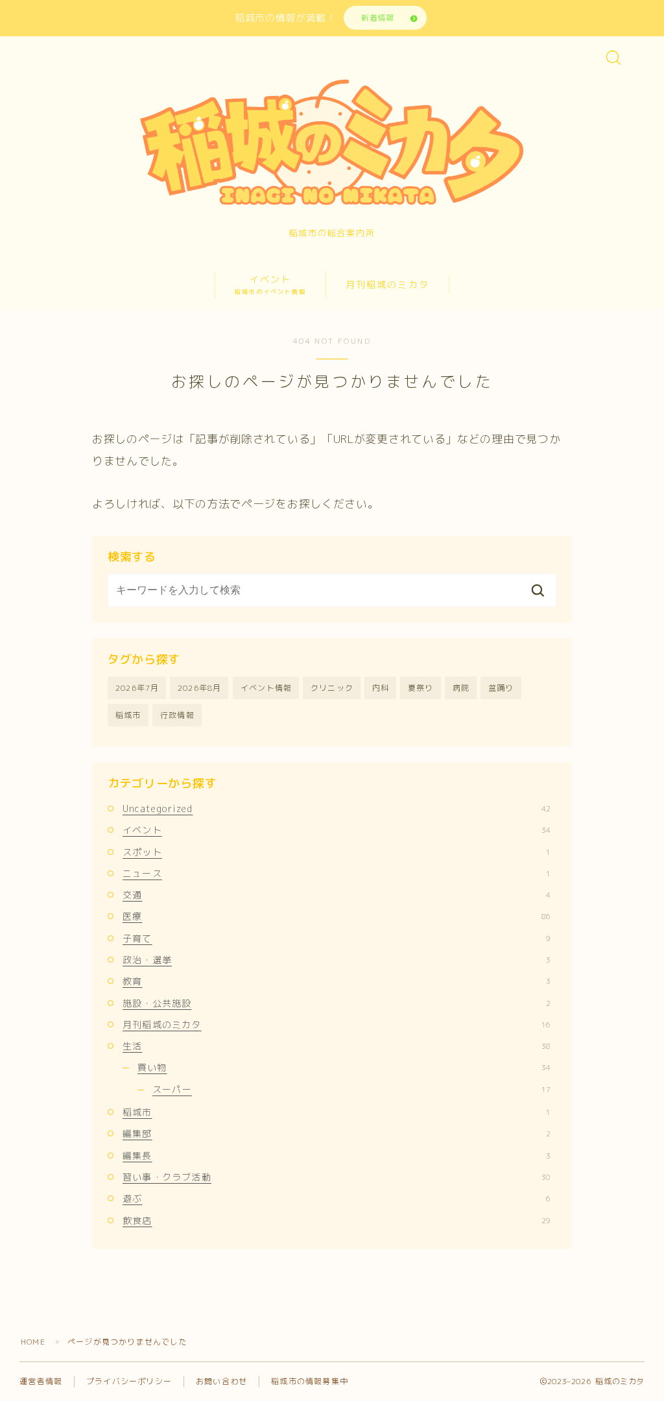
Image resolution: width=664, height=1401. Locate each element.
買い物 (344, 1067)
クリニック (332, 687)
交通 (337, 895)
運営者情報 (40, 1381)
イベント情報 (266, 687)
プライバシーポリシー (129, 1381)
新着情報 (377, 17)
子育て (337, 938)
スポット (337, 852)
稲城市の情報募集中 (309, 1381)
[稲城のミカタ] (332, 141)
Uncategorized (337, 808)
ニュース (337, 873)
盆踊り (501, 687)
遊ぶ (337, 1198)
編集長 (337, 1155)
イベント (270, 284)
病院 (461, 687)
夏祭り (421, 687)
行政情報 (177, 715)
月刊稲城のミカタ (387, 284)
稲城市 (128, 715)
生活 (337, 1046)
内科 (380, 687)
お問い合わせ (221, 1381)
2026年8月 (199, 687)
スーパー (351, 1089)
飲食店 (337, 1220)
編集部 (337, 1133)
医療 (337, 916)
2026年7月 (137, 687)
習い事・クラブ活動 (337, 1177)
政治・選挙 (337, 959)
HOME (33, 1341)
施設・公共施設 (337, 1003)
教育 (337, 981)
